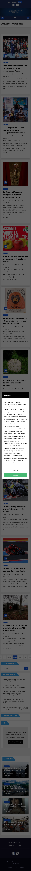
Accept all (15, 475)
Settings (15, 470)
